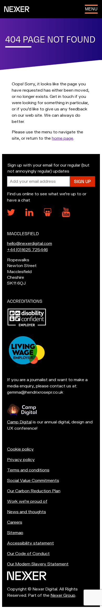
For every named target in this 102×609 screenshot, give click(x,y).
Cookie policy (20, 449)
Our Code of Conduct (28, 553)
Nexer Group (62, 595)
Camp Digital (19, 422)
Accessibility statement (30, 543)
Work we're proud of (27, 501)
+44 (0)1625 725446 (27, 249)
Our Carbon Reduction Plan (33, 491)
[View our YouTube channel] (66, 215)
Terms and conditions (28, 470)
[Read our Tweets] (11, 214)
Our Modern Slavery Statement (38, 564)
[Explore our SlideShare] (48, 214)
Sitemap (15, 532)
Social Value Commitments (33, 480)
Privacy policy (21, 459)
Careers (14, 522)
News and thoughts (26, 512)
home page (62, 138)
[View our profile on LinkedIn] (29, 214)
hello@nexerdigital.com (29, 243)
